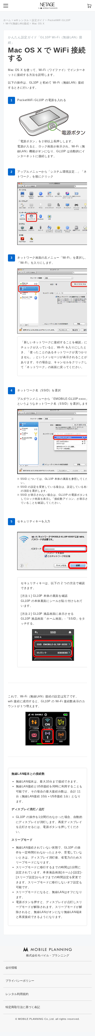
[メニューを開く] (6, 6)
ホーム (7, 20)
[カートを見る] (89, 6)
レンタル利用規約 (17, 994)
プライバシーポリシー (20, 980)
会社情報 (11, 967)
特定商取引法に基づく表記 (23, 1007)
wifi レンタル (21, 20)
